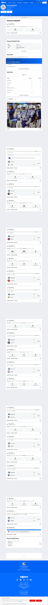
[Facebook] (46, 0)
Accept (32, 600)
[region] (24, 600)
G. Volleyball (31, 2)
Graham (36, 231)
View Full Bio (24, 51)
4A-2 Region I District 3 (11, 66)
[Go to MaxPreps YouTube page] (20, 580)
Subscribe (21, 584)
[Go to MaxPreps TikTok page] (17, 580)
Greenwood (12, 161)
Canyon (24, 351)
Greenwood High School (24, 566)
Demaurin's (8, 26)
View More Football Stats (23, 95)
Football (9, 2)
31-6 (14, 336)
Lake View (24, 322)
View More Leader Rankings (24, 68)
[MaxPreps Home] (3, 2)
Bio (4, 14)
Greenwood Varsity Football (20, 47)
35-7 (14, 274)
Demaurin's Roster (9, 534)
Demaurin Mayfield (12, 5)
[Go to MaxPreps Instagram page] (24, 580)
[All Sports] (36, 2)
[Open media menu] (41, 2)
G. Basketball (25, 2)
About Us (21, 582)
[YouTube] (39, 0)
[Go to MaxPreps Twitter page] (27, 580)
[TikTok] (37, 0)
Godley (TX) (28, 101)
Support (23, 588)
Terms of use (20, 586)
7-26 (21, 101)
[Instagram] (41, 0)
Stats (7, 14)
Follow (9, 11)
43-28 (14, 410)
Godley (24, 26)
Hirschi (24, 173)
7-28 (12, 187)
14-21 (12, 232)
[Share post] (40, 33)
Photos (10, 14)
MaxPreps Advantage (19, 0)
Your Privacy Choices (24, 587)
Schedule (14, 534)
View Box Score (10, 545)
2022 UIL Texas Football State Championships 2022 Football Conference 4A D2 (23, 157)
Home (2, 14)
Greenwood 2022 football (24, 531)
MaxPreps (3, 0)
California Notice (27, 586)
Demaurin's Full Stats (14, 32)
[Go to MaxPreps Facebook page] (31, 580)
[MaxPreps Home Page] (20, 17)
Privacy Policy (26, 584)
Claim (3, 11)
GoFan (6, 0)
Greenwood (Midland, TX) (10, 6)
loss (21, 26)
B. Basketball (19, 2)
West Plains (24, 455)
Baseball (14, 2)
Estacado (24, 500)
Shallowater (37, 409)
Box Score (8, 32)
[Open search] (38, 2)
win (20, 248)
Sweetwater (24, 248)
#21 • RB (10, 9)
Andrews (24, 426)
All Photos (8, 128)
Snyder (24, 260)
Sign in (45, 2)
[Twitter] (44, 0)
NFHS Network (11, 0)
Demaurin (8, 101)
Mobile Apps (26, 582)
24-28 (26, 514)
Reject (39, 600)
